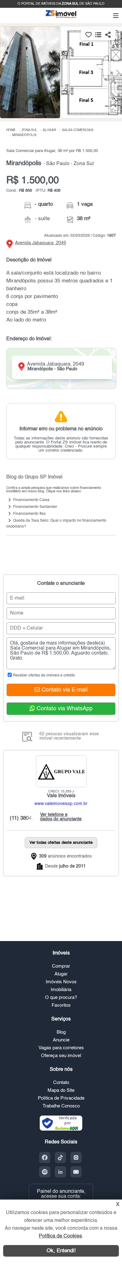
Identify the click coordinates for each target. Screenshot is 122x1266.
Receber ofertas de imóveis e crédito (44, 675)
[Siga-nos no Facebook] (44, 1157)
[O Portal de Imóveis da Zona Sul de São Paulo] (61, 17)
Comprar (61, 966)
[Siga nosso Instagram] (76, 1157)
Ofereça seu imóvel (61, 1055)
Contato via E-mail (64, 690)
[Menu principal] (116, 16)
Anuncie (61, 1040)
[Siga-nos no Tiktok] (60, 1157)
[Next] (114, 73)
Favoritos (61, 1005)
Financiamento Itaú (29, 514)
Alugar (61, 974)
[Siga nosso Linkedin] (60, 1171)
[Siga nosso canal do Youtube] (76, 1171)
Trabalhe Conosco (61, 1106)
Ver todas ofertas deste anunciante (61, 843)
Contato (61, 1082)
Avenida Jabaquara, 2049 (40, 243)
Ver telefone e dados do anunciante (59, 817)
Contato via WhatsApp (64, 708)
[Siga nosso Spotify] (44, 1171)
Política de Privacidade (61, 1098)
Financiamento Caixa (31, 500)
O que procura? (61, 997)
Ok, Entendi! (61, 1250)
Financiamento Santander (35, 507)
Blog (61, 1032)
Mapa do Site (61, 1090)
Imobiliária (61, 989)
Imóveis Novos (61, 982)
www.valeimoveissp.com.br (61, 804)
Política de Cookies (60, 1236)
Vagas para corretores (61, 1048)
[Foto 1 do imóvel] (30, 72)
